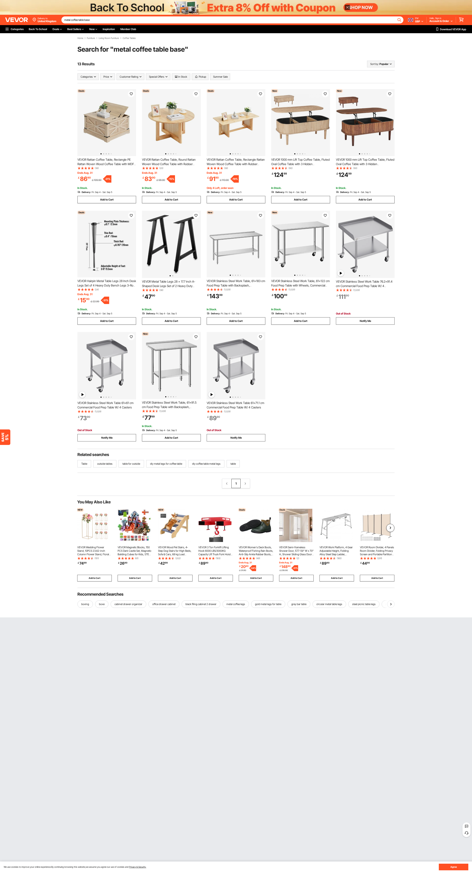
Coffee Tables (129, 38)
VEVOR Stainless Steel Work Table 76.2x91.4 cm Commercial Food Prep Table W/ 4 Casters (364, 286)
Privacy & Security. (137, 867)
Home (80, 38)
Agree (453, 867)
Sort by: (374, 63)
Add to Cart (107, 199)
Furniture (91, 38)
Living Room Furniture (109, 38)
